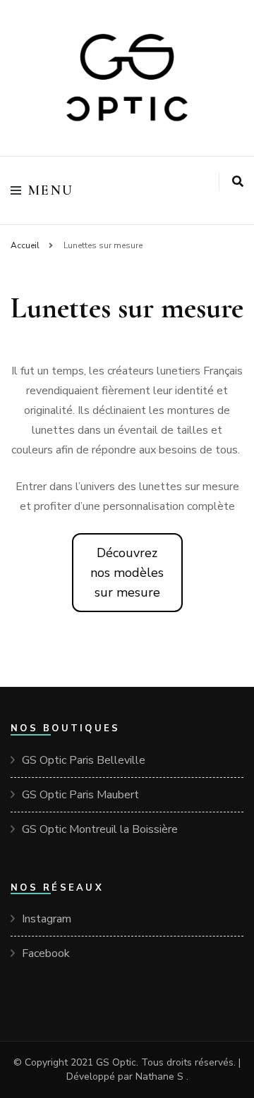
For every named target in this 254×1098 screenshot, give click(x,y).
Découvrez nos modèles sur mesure (127, 572)
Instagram (46, 919)
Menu (51, 190)
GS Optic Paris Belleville (83, 760)
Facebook (46, 953)
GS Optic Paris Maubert (80, 795)
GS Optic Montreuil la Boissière (100, 829)
